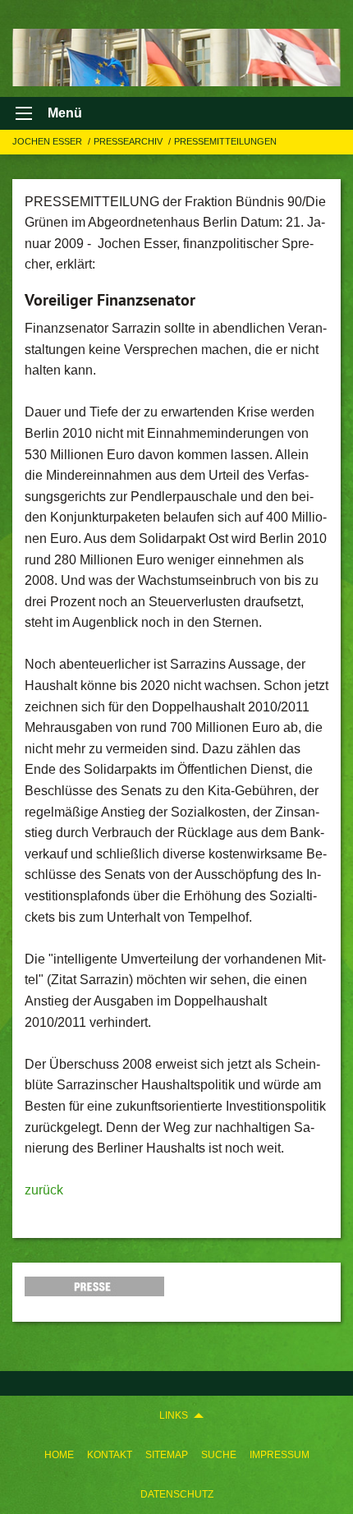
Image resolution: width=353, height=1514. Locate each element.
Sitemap (166, 1455)
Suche (218, 1455)
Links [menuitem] (173, 1415)
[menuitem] (59, 1455)
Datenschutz (176, 1494)
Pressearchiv (129, 141)
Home (59, 1455)
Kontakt (109, 1455)
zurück (44, 1190)
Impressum (279, 1455)
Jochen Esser (48, 141)
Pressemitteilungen (225, 141)
